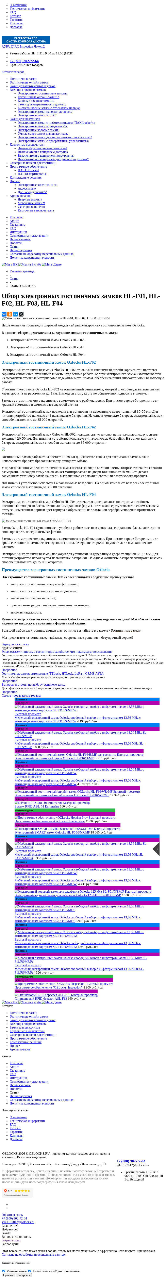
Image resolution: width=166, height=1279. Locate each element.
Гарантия (16, 19)
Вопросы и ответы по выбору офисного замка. (34, 684)
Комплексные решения (26, 1042)
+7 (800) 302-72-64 (24, 61)
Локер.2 (39, 46)
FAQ (13, 12)
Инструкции (18, 232)
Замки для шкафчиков (25, 1027)
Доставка (16, 27)
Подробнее (9, 670)
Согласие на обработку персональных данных (41, 254)
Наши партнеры (21, 250)
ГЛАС (15, 46)
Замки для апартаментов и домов (32, 1020)
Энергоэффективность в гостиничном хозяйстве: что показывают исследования (57, 651)
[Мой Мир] (15, 314)
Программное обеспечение (28, 1038)
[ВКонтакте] (4, 314)
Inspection (26, 46)
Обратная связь (12, 1214)
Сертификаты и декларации (29, 235)
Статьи (14, 246)
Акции (14, 221)
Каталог (15, 16)
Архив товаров (20, 1049)
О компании (18, 5)
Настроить (23, 1275)
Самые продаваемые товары (21, 695)
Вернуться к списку (15, 644)
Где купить (17, 224)
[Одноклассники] (9, 314)
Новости (16, 243)
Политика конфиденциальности (32, 257)
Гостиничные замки (23, 1013)
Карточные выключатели (27, 1031)
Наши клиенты (20, 239)
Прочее (15, 1045)
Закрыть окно (11, 1240)
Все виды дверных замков (28, 1023)
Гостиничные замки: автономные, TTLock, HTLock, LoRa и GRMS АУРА (53, 673)
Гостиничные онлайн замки (29, 1016)
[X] (21, 314)
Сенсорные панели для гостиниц (32, 1034)
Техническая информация (27, 8)
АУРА (6, 46)
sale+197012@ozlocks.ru (18, 1222)
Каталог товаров (13, 72)
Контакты (16, 23)
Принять (8, 1275)
